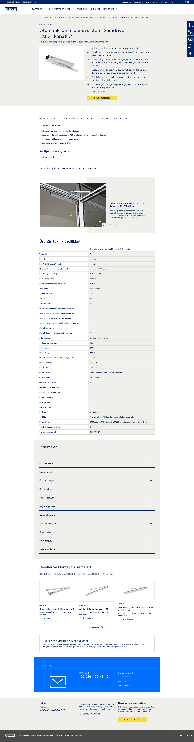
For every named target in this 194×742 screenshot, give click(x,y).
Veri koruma (50, 735)
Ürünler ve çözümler (59, 9)
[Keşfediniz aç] (43, 9)
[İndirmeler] (190, 53)
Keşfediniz (36, 9)
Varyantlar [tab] (108, 574)
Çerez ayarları (59, 735)
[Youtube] (188, 2)
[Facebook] (185, 2)
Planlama (82, 9)
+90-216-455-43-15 (93, 676)
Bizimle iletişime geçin (102, 98)
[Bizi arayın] (190, 32)
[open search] (188, 9)
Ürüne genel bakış (48, 118)
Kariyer (155, 2)
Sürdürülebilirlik (126, 2)
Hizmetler (108, 9)
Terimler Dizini (69, 735)
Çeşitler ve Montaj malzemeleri (110, 118)
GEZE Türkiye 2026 (23, 735)
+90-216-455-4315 (53, 710)
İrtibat (42, 703)
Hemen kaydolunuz (132, 720)
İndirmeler (86, 118)
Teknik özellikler (69, 118)
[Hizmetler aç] (116, 9)
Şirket (148, 2)
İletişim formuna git (92, 714)
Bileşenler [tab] (45, 574)
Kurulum (95, 9)
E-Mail (125, 647)
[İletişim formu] (190, 39)
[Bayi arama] (190, 46)
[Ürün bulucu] (190, 24)
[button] (164, 2)
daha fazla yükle (97, 627)
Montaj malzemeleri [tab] (64, 574)
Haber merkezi (138, 2)
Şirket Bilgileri (79, 735)
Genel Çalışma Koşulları (38, 735)
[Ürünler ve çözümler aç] (72, 9)
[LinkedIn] (179, 2)
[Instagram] (182, 2)
